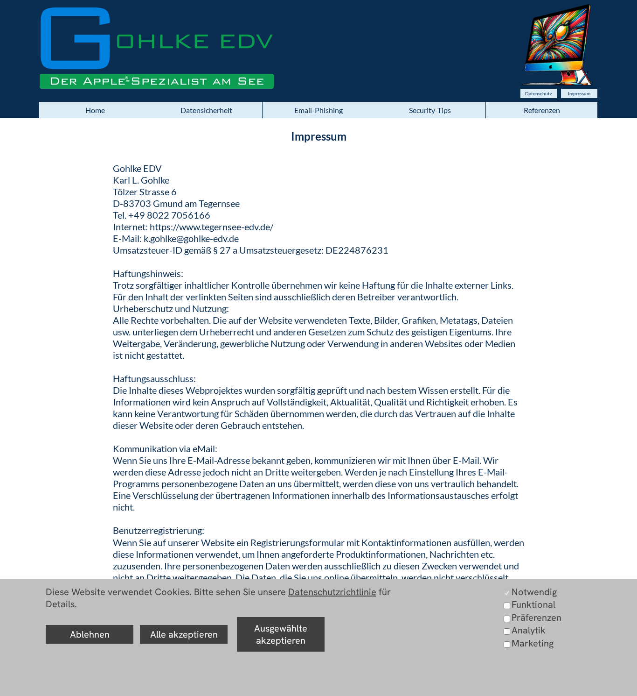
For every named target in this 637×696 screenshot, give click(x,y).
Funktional (533, 604)
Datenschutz (538, 93)
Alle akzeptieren (184, 634)
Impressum (579, 93)
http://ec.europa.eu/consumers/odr (159, 691)
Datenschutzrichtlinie (332, 592)
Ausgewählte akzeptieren (280, 634)
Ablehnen (90, 634)
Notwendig (534, 592)
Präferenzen (536, 617)
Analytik (529, 630)
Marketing (533, 643)
